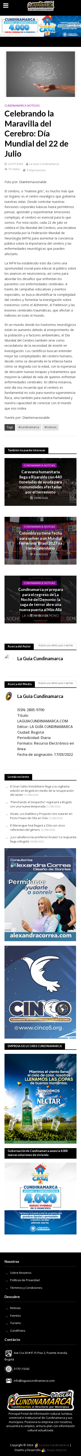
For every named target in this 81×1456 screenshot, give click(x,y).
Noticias (15, 1308)
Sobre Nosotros (20, 1273)
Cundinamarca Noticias (22, 105)
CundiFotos (17, 1331)
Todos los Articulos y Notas (55, 645)
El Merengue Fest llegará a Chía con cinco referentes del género (37, 827)
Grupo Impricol (56, 1450)
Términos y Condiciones (26, 1288)
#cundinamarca (28, 427)
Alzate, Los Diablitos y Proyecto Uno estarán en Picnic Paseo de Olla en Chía (41, 816)
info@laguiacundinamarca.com (34, 1381)
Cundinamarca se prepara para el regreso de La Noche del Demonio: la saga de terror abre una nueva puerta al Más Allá (40, 599)
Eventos (15, 1316)
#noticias (50, 427)
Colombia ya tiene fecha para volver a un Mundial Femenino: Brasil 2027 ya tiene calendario (40, 541)
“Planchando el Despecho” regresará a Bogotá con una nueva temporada (41, 804)
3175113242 (21, 1369)
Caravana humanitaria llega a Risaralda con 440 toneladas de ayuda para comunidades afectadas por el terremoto (40, 481)
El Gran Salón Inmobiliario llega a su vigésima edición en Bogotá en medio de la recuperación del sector (42, 791)
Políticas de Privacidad (25, 1280)
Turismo (15, 1323)
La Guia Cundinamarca (44, 164)
